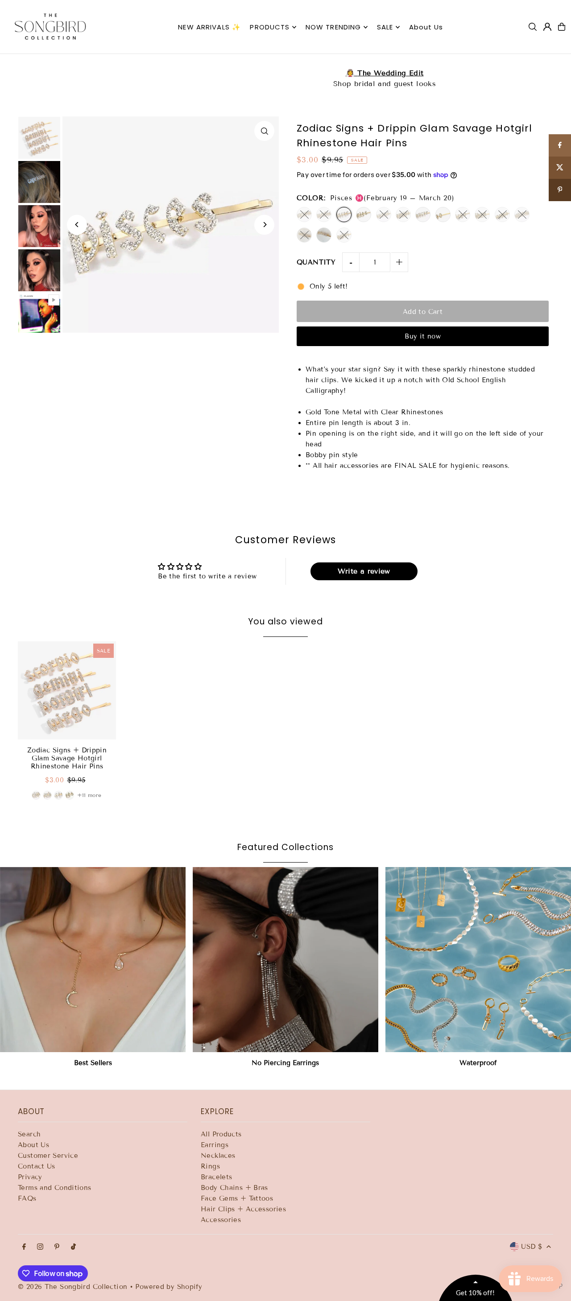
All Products (221, 1134)
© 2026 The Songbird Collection (74, 1287)
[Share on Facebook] (560, 145)
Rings (210, 1166)
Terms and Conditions (54, 1188)
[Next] (264, 225)
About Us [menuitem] (426, 27)
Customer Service (48, 1156)
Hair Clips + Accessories (243, 1209)
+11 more (89, 795)
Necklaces (218, 1156)
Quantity (316, 262)
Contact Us (36, 1166)
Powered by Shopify (168, 1287)
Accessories (221, 1220)
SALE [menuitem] (385, 27)
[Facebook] (24, 1247)
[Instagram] (40, 1247)
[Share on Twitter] (560, 168)
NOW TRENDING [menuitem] (333, 27)
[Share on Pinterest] (560, 190)
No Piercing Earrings (285, 1063)
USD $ (531, 1247)
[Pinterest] (56, 1247)
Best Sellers (93, 1063)
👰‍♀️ (286, 73)
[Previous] (77, 225)
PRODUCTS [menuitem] (270, 27)
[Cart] (561, 27)
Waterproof (478, 1063)
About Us (33, 1145)
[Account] (547, 27)
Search (29, 1134)
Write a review (364, 571)
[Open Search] (533, 27)
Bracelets (216, 1177)
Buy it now (423, 336)
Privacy (30, 1177)
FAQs (27, 1198)
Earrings (214, 1145)
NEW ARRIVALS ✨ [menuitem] (209, 27)
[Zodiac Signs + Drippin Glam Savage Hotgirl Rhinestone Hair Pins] (67, 690)
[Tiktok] (73, 1247)
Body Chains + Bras (234, 1188)
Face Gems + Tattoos (237, 1198)
